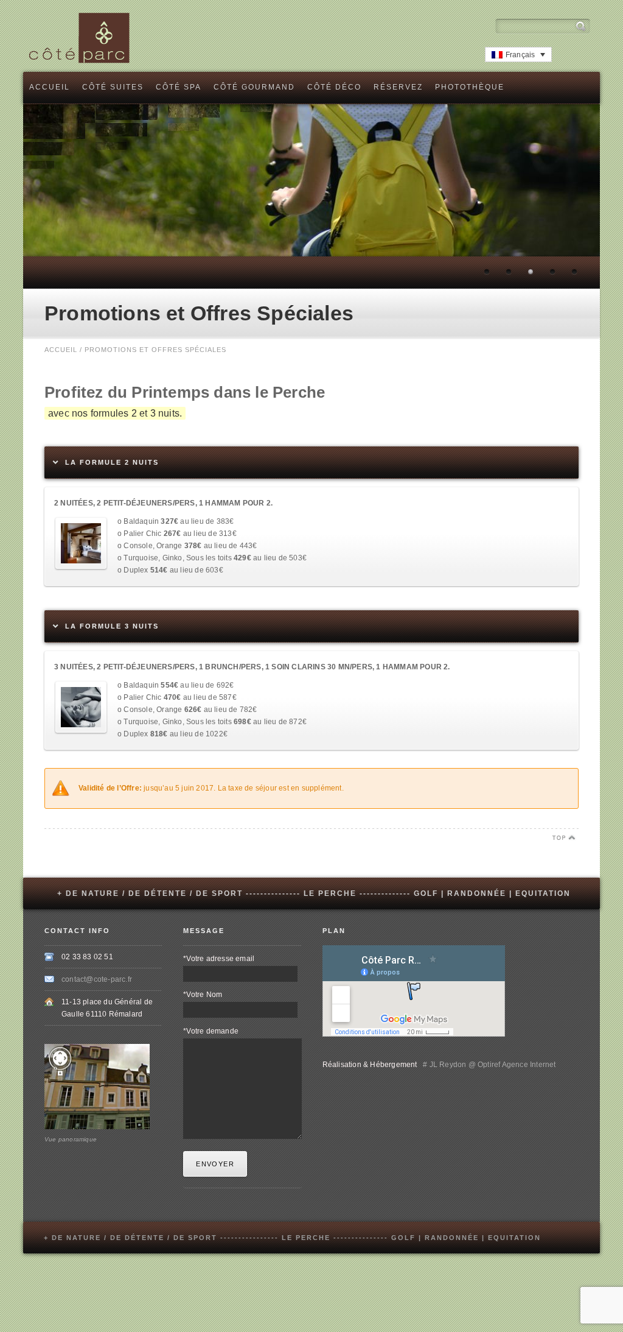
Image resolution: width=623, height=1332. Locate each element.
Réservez (398, 87)
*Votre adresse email (218, 958)
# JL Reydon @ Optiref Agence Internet (487, 1064)
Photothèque (469, 87)
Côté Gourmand (254, 87)
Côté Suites (113, 87)
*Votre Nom (202, 994)
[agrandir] (80, 566)
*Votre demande (210, 1031)
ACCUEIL (60, 349)
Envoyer (215, 1164)
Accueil (49, 87)
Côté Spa (178, 87)
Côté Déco (334, 87)
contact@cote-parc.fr (96, 979)
